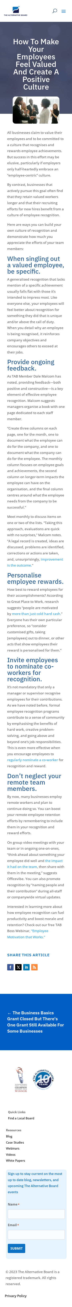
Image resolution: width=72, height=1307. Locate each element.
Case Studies (15, 1142)
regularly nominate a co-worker (32, 760)
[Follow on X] (18, 967)
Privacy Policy (16, 1295)
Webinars (12, 1148)
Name (13, 1204)
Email (13, 1225)
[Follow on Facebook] (10, 967)
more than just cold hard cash (36, 613)
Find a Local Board (21, 1118)
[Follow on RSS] (34, 967)
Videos (10, 1154)
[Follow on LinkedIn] (26, 967)
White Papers (15, 1160)
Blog (9, 1136)
